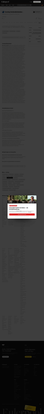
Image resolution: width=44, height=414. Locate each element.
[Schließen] (35, 197)
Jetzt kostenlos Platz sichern (22, 214)
